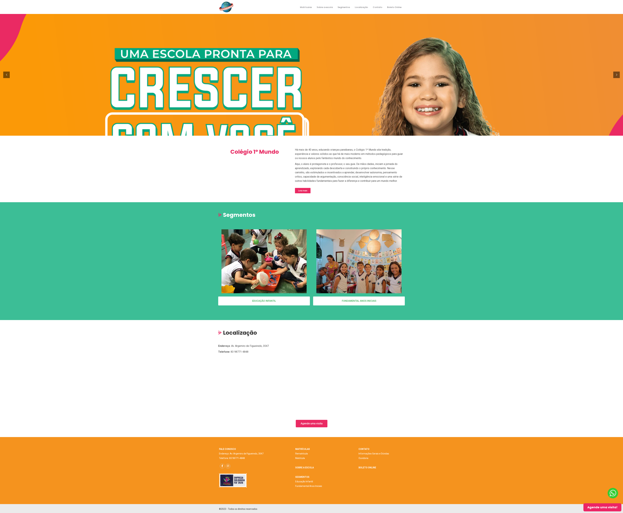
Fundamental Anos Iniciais (308, 486)
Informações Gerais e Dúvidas (374, 453)
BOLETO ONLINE (367, 467)
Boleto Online (394, 7)
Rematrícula (301, 453)
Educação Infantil (304, 481)
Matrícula (300, 458)
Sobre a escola (325, 7)
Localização (361, 7)
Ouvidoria (363, 458)
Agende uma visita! (602, 507)
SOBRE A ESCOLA (304, 467)
